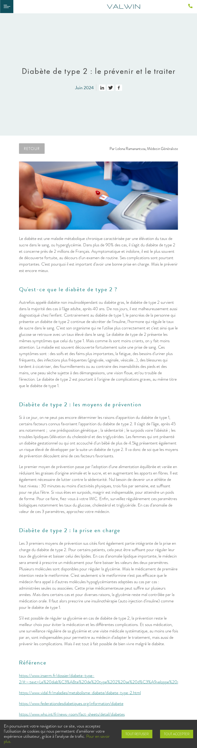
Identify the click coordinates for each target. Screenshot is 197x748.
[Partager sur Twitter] (110, 88)
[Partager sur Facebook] (119, 88)
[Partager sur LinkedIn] (102, 88)
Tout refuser (137, 734)
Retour (32, 148)
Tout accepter (176, 734)
